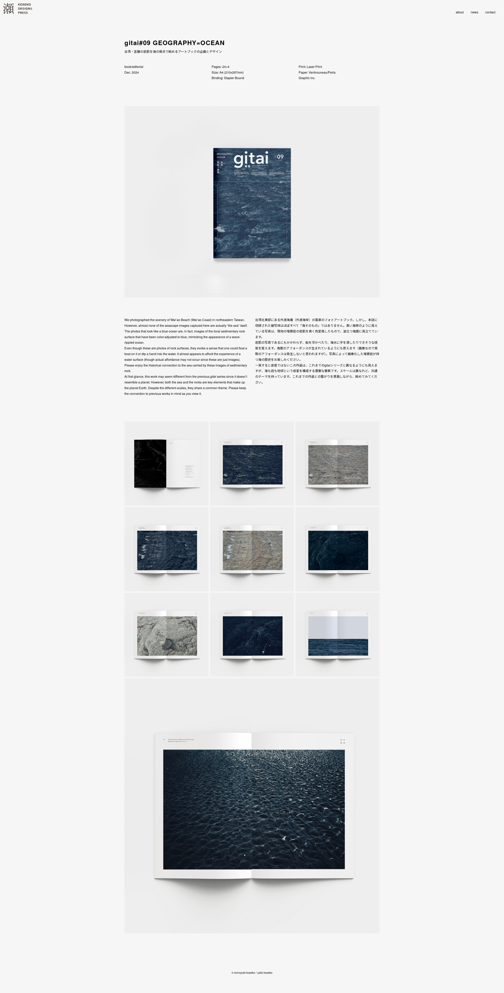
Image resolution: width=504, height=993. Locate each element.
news (474, 12)
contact (490, 12)
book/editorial (133, 66)
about (460, 12)
